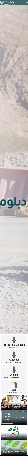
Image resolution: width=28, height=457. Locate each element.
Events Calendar (23, 411)
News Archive (12, 396)
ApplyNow (24, 314)
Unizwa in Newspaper (21, 396)
